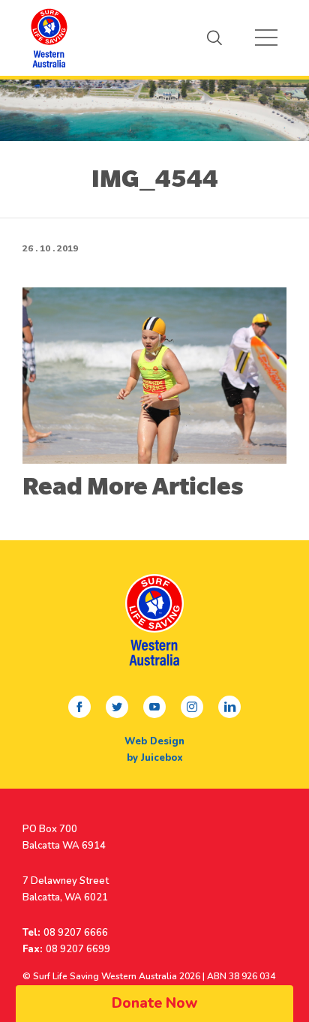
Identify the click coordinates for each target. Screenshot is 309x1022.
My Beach (48, 38)
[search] (214, 37)
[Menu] (266, 37)
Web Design (154, 741)
